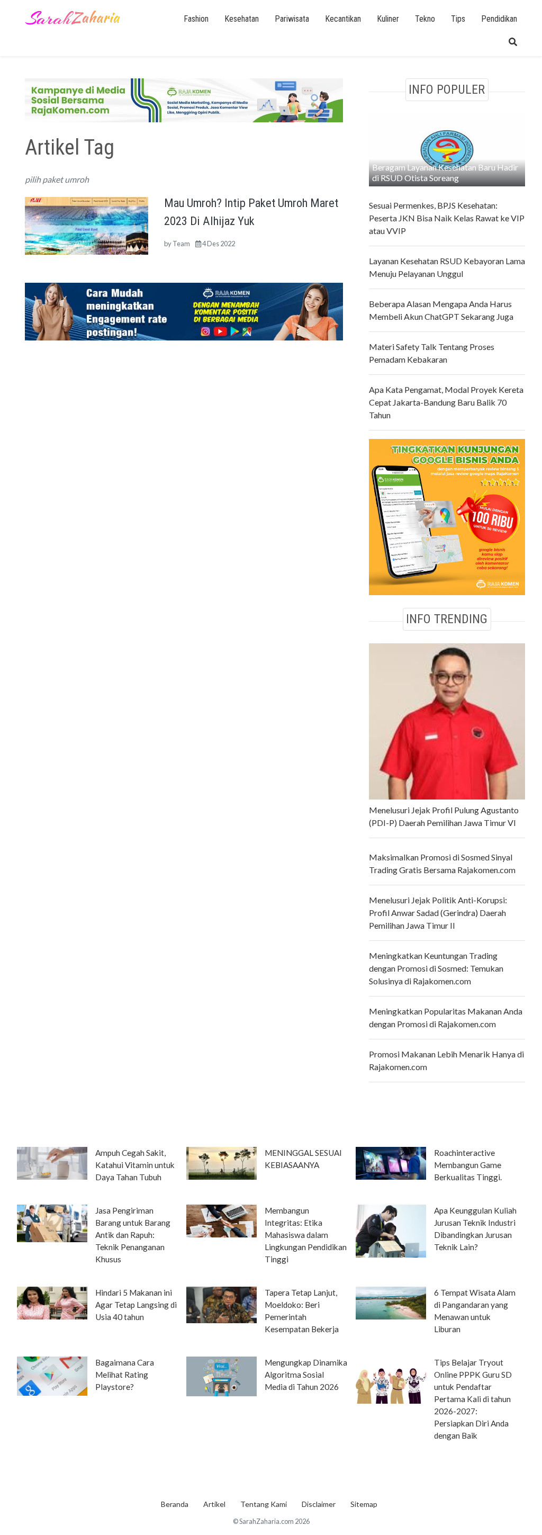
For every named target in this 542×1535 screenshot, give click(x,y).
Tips (458, 19)
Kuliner (388, 19)
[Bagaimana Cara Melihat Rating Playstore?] (52, 1375)
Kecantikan (343, 19)
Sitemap (363, 1504)
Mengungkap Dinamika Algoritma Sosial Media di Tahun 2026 (306, 1375)
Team (181, 243)
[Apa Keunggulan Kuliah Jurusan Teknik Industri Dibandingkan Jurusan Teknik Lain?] (391, 1230)
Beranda (174, 1504)
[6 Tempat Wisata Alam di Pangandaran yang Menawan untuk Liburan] (391, 1302)
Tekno (425, 19)
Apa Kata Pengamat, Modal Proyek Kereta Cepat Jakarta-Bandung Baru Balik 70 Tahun (446, 402)
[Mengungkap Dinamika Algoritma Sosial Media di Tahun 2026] (221, 1375)
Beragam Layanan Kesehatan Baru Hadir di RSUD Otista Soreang (445, 172)
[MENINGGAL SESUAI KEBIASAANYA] (221, 1162)
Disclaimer (319, 1504)
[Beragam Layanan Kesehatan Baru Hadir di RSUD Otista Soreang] (447, 148)
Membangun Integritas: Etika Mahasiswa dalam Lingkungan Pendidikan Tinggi (306, 1235)
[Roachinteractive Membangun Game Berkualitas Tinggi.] (391, 1162)
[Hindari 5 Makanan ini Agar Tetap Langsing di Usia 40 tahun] (52, 1302)
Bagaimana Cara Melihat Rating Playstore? (124, 1375)
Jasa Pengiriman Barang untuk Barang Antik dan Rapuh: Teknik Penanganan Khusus (132, 1235)
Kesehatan (241, 19)
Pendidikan (499, 19)
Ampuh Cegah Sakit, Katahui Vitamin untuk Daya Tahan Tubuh (135, 1165)
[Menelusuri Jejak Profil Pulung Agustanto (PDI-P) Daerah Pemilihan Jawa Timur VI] (447, 720)
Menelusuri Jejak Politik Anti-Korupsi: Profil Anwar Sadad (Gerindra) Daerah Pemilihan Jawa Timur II (438, 912)
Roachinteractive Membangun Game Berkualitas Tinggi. (468, 1165)
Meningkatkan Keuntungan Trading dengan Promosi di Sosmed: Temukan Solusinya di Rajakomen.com (436, 968)
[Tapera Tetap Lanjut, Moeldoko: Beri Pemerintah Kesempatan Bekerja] (221, 1304)
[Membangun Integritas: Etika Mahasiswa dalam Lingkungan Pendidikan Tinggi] (221, 1220)
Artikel (214, 1504)
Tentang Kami (263, 1504)
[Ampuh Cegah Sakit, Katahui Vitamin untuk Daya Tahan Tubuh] (52, 1162)
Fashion (196, 19)
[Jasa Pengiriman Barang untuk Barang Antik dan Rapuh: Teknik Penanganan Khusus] (52, 1222)
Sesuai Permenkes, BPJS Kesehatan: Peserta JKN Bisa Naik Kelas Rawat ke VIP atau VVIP (447, 218)
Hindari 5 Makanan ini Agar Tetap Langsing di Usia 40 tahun (136, 1305)
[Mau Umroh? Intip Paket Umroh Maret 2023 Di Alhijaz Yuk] (86, 225)
